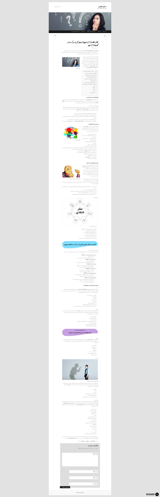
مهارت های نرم (93, 441)
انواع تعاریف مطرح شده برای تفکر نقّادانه (90, 75)
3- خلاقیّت (94, 89)
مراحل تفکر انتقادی (93, 80)
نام (95, 471)
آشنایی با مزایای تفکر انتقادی (91, 77)
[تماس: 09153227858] (157, 494)
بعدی (55, 35)
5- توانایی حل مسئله (92, 92)
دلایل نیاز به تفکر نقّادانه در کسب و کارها (90, 79)
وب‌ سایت (96, 483)
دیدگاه (95, 454)
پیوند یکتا (83, 441)
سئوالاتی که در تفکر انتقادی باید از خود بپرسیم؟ (90, 82)
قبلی (105, 35)
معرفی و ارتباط (83, 31)
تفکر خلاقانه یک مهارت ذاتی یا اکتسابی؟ (90, 73)
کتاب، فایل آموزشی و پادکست (75, 31)
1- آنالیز (95, 86)
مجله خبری (99, 31)
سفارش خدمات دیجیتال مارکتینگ (91, 31)
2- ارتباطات (94, 87)
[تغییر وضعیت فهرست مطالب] (95, 72)
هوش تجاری (94, 424)
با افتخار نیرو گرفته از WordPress (80, 492)
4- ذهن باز (93, 91)
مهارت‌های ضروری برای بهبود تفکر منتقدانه (89, 84)
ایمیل (95, 477)
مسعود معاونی (102, 6)
